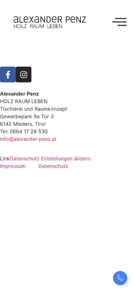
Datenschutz (53, 166)
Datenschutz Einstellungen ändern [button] (50, 158)
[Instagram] (23, 74)
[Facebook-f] (8, 74)
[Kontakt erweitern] (120, 278)
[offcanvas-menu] (119, 22)
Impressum (13, 166)
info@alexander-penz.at (28, 139)
